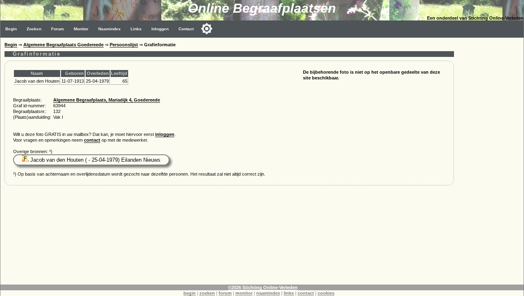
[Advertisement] (491, 160)
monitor (244, 293)
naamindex (268, 293)
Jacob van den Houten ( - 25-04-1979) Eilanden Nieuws (94, 160)
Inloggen (160, 29)
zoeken (207, 293)
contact (92, 140)
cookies (326, 293)
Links (136, 29)
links (289, 293)
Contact (186, 29)
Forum (57, 29)
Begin (11, 29)
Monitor (81, 29)
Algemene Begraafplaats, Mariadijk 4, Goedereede (106, 99)
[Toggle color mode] (207, 28)
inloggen (164, 134)
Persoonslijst (124, 44)
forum (225, 293)
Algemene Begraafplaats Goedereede (63, 44)
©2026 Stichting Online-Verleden (263, 287)
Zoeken (34, 29)
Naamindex (109, 29)
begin (189, 293)
